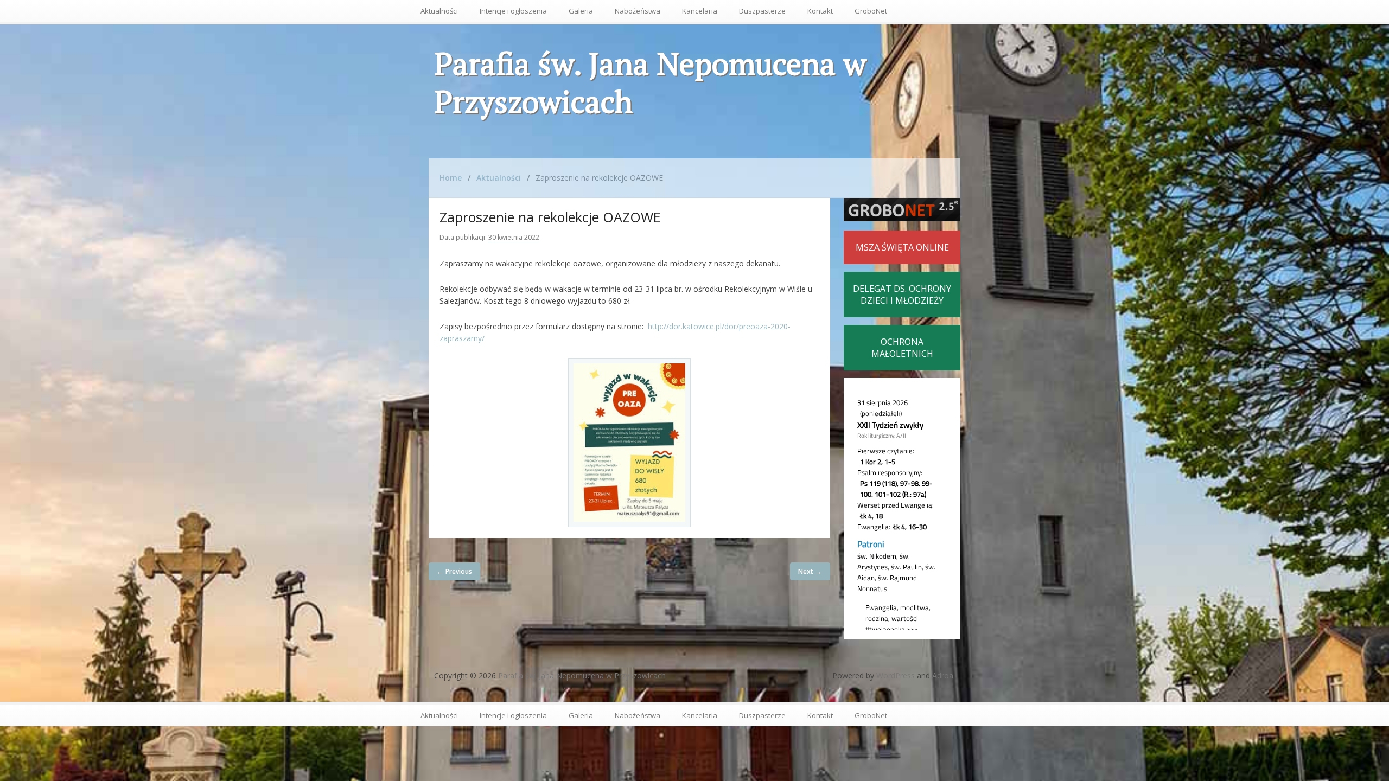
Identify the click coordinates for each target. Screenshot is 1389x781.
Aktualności (439, 11)
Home (450, 177)
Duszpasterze (762, 11)
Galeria (581, 11)
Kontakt (820, 11)
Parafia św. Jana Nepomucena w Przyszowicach (650, 82)
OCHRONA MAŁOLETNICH (902, 348)
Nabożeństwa (637, 11)
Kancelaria (699, 11)
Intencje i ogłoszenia (513, 11)
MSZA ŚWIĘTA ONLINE (902, 247)
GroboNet (871, 11)
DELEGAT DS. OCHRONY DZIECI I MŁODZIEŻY (902, 294)
